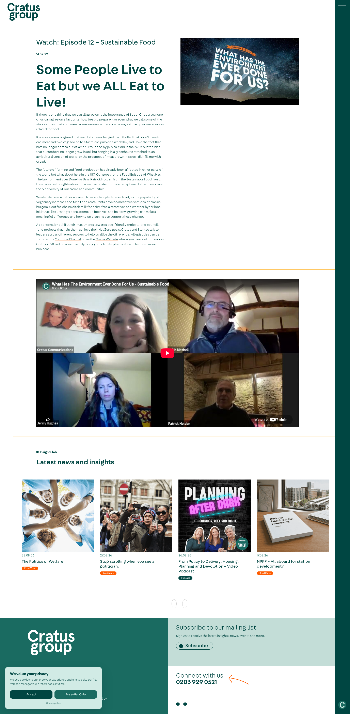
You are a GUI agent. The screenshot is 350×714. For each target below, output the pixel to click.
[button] (342, 8)
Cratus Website (107, 239)
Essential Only (75, 694)
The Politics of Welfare (42, 561)
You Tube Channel (68, 239)
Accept (31, 694)
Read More (29, 568)
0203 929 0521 (196, 682)
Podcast (185, 578)
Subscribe (196, 645)
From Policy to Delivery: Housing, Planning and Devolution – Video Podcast (208, 566)
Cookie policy (53, 703)
